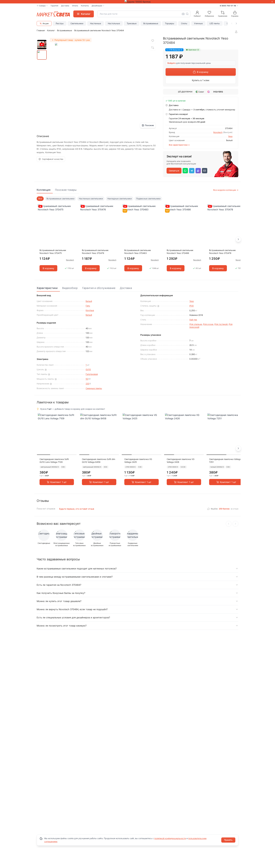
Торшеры (169, 23)
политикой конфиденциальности (170, 838)
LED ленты (215, 23)
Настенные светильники (91, 198)
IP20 (191, 306)
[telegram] (191, 170)
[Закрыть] (272, 1)
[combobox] (143, 14)
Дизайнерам (97, 6)
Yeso (230, 136)
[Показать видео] (42, 44)
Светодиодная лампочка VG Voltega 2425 (138, 460)
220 (87, 383)
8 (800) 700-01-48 (228, 6)
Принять (228, 840)
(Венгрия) (227, 132)
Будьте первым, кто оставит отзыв (76, 509)
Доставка (65, 6)
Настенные (95, 23)
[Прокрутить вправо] (236, 23)
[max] (198, 170)
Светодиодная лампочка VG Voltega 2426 (180, 460)
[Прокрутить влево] (232, 23)
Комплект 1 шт (58, 482)
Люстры (60, 23)
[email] (204, 170)
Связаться (174, 170)
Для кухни (208, 324)
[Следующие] (235, 524)
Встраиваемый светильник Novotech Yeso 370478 (222, 251)
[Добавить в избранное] (153, 41)
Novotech (217, 132)
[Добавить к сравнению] (153, 48)
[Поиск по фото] (183, 13)
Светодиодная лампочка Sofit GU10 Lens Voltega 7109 (54, 460)
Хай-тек (193, 319)
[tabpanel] (137, 235)
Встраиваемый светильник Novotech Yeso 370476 (95, 251)
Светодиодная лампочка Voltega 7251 (225, 460)
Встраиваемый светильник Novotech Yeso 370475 (53, 251)
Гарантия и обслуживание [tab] (98, 287)
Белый (89, 301)
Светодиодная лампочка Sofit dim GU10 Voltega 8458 (98, 460)
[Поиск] (187, 13)
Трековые (131, 23)
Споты (184, 23)
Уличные (198, 23)
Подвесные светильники (148, 198)
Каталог (51, 30)
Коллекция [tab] (43, 189)
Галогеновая (92, 374)
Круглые (90, 310)
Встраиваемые (150, 23)
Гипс (88, 306)
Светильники (76, 23)
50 (87, 379)
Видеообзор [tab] (70, 287)
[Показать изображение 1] (42, 55)
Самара (186, 109)
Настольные (114, 23)
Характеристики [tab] (47, 287)
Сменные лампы (94, 388)
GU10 (88, 369)
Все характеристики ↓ (179, 145)
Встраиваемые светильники (60, 198)
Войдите (171, 63)
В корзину (202, 72)
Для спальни (195, 324)
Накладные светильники (119, 198)
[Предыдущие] (228, 524)
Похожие (149, 125)
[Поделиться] (236, 32)
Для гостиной (220, 324)
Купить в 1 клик (200, 80)
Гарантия (54, 6)
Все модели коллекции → (225, 190)
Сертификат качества (52, 159)
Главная (41, 30)
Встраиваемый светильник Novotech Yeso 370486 (180, 251)
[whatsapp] (185, 170)
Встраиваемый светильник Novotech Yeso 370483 (137, 251)
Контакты (85, 6)
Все (40, 198)
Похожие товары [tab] (66, 189)
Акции (46, 23)
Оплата (75, 6)
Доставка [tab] (126, 287)
